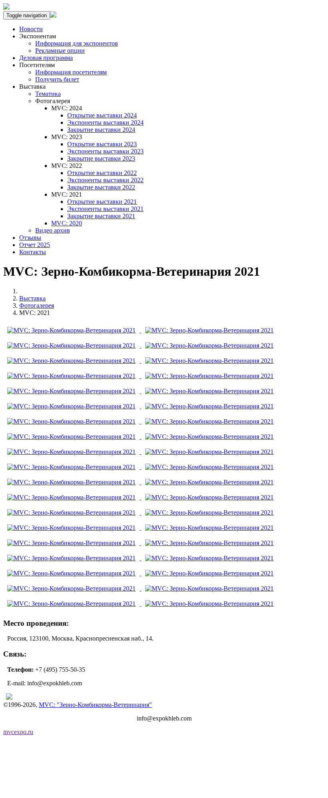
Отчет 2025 (34, 244)
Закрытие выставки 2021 (101, 216)
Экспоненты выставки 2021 (105, 208)
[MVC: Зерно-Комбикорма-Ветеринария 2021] (72, 330)
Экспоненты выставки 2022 (105, 180)
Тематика (48, 93)
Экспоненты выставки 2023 (105, 151)
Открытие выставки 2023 (102, 144)
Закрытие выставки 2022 (101, 187)
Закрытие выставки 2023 (101, 158)
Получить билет (57, 79)
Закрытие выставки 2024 (101, 129)
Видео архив (52, 230)
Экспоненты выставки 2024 (105, 122)
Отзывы (30, 237)
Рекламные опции (60, 50)
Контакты (32, 252)
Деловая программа (46, 57)
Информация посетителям (71, 72)
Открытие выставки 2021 (102, 201)
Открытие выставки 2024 (102, 115)
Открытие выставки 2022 (102, 172)
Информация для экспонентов (76, 43)
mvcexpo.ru (18, 731)
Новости (31, 29)
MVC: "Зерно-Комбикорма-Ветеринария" (95, 704)
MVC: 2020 (66, 223)
